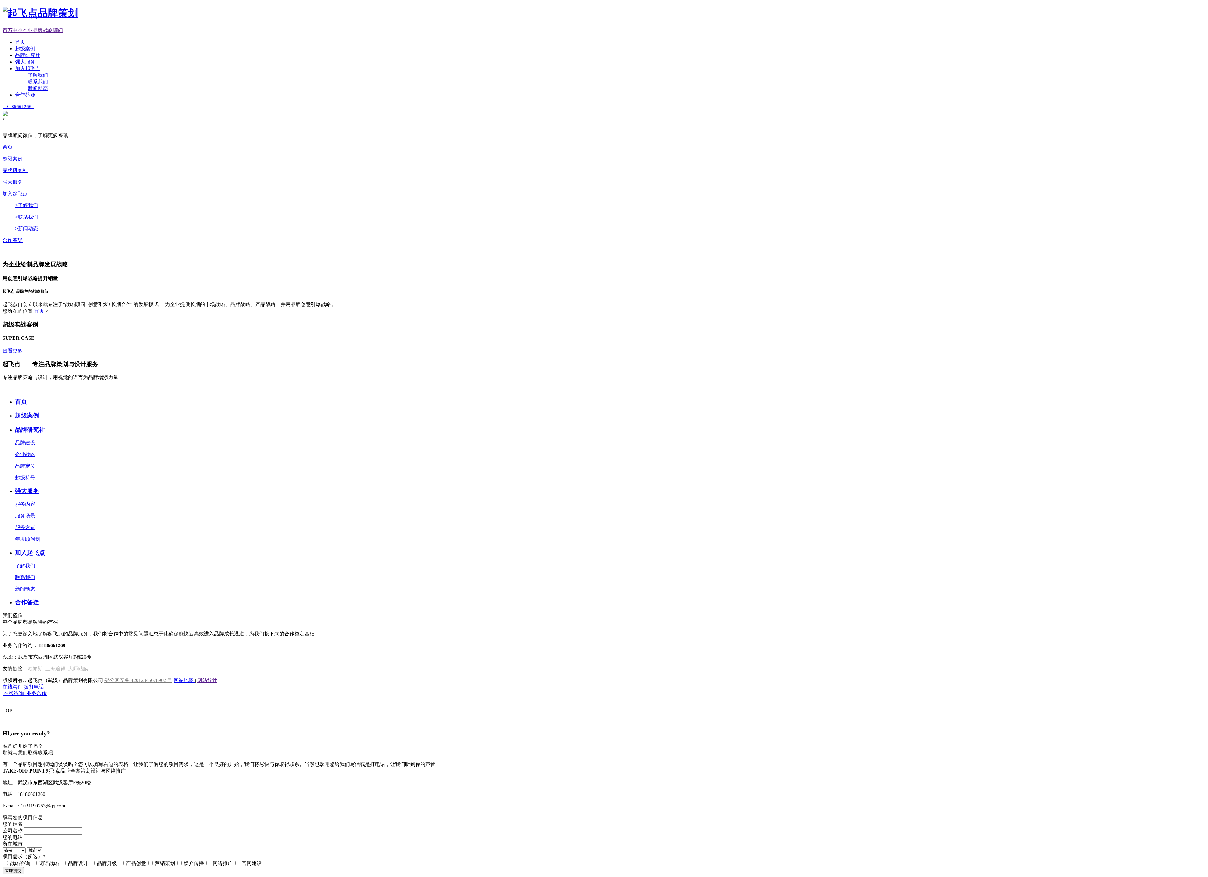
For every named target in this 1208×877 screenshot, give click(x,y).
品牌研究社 (27, 55)
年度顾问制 (27, 539)
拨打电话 (34, 687)
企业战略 (25, 454)
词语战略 (49, 863)
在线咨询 (13, 687)
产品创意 (136, 863)
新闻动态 (38, 88)
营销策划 (165, 863)
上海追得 (55, 668)
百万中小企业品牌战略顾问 (33, 30)
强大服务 (25, 61)
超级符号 (25, 477)
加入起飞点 (27, 68)
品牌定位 (25, 466)
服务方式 (25, 527)
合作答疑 (25, 95)
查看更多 (13, 350)
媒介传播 (194, 863)
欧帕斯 (35, 668)
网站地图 (184, 680)
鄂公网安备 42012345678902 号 (138, 680)
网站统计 (207, 680)
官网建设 (252, 863)
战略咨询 (20, 863)
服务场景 (25, 515)
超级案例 (25, 48)
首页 (20, 42)
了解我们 (38, 75)
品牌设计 (78, 863)
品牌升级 (107, 863)
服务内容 (25, 504)
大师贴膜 (78, 668)
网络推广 (223, 863)
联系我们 (38, 81)
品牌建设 (25, 442)
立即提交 (13, 870)
